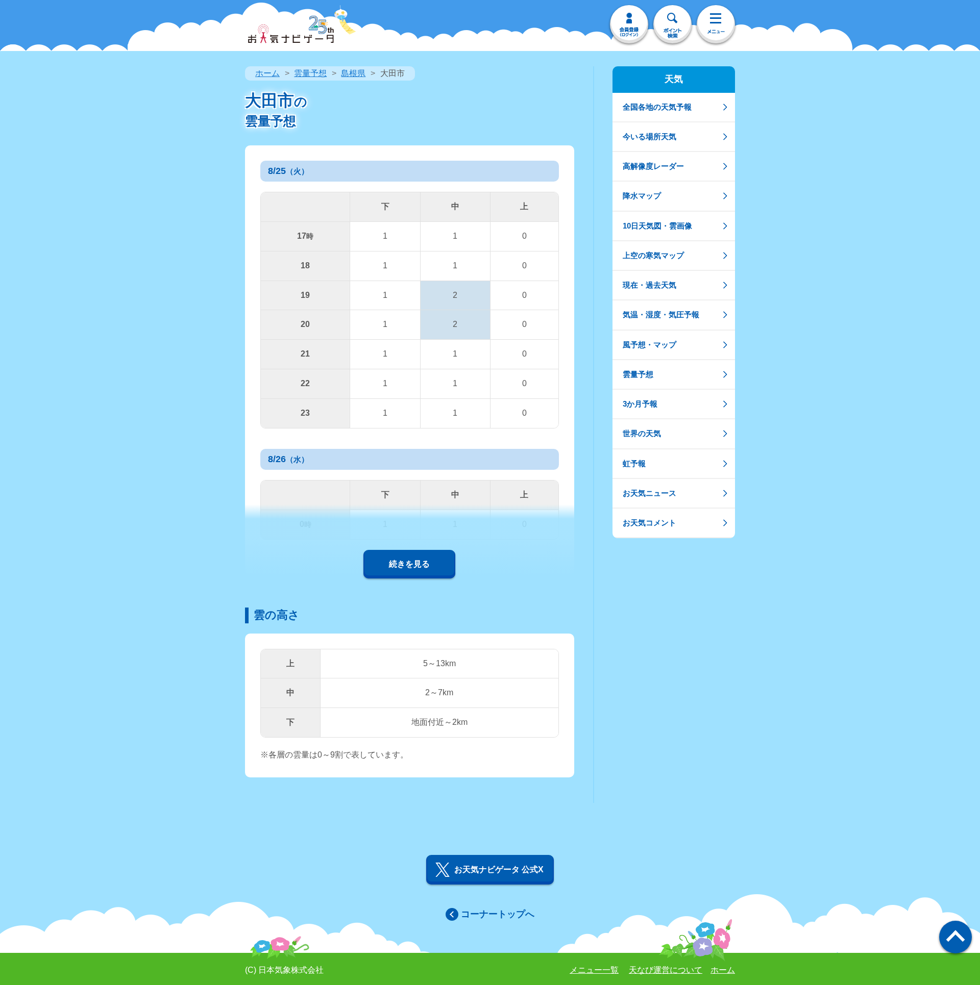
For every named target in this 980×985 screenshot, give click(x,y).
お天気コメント (649, 522)
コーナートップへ (497, 914)
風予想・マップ (649, 344)
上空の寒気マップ (653, 255)
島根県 (353, 73)
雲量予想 (310, 73)
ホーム (267, 73)
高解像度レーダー (653, 166)
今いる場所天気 (649, 136)
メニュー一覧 (594, 970)
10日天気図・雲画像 (657, 225)
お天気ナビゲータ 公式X (499, 869)
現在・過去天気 (649, 285)
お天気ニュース (649, 493)
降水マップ (642, 195)
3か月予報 (640, 403)
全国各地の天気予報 (657, 107)
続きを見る (409, 564)
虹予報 (634, 463)
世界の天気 (642, 433)
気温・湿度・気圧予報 (661, 314)
